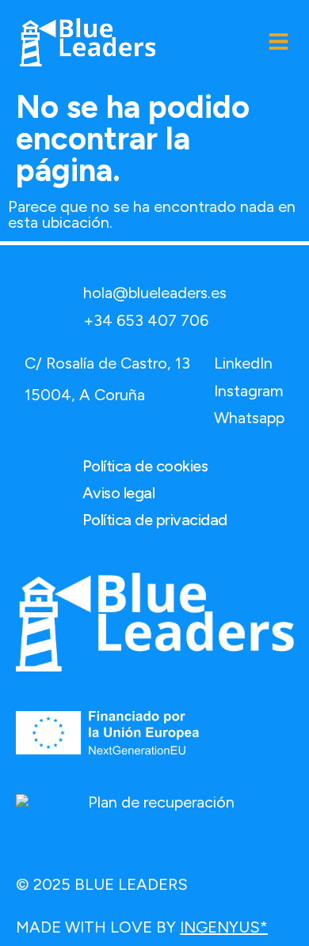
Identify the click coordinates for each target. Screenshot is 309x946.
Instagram (249, 390)
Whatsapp (249, 417)
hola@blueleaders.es (155, 292)
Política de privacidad (154, 519)
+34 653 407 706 (145, 320)
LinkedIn (243, 363)
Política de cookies (145, 465)
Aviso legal (118, 492)
